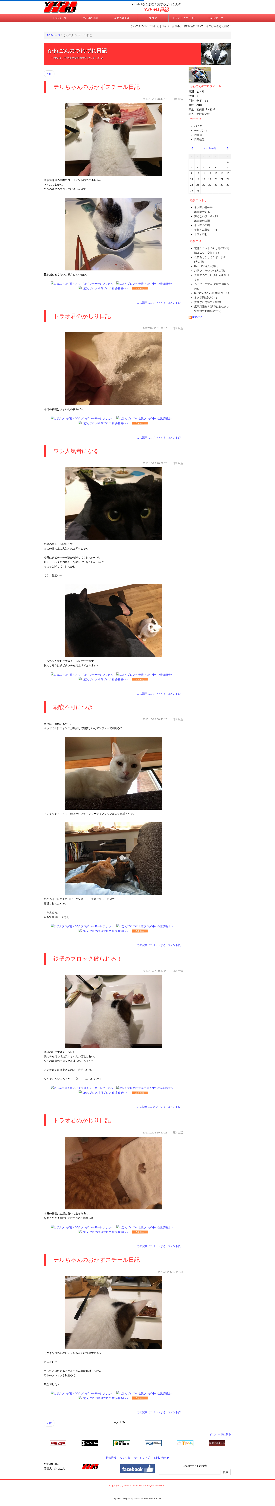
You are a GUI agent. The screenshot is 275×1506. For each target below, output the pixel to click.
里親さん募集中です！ (207, 229)
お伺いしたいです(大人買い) (210, 270)
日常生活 (199, 139)
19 (209, 179)
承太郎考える (202, 211)
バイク (198, 125)
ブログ (153, 18)
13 (216, 173)
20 (216, 179)
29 (228, 185)
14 (222, 173)
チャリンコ (200, 130)
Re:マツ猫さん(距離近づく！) (211, 293)
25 (203, 185)
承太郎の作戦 (202, 225)
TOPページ (59, 18)
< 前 (49, 73)
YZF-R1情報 (90, 18)
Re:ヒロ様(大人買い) (206, 266)
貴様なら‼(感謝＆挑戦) (207, 301)
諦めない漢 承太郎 (206, 216)
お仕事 (198, 134)
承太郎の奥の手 (203, 207)
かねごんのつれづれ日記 (77, 51)
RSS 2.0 (197, 317)
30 (191, 190)
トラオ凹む (200, 234)
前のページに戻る (220, 1434)
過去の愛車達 (121, 18)
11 (203, 173)
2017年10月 (210, 148)
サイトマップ (215, 18)
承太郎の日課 (202, 220)
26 (209, 185)
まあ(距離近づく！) (205, 297)
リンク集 (125, 1457)
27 (216, 185)
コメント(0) (174, 302)
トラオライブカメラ (184, 18)
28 (222, 185)
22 (228, 179)
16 (191, 179)
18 (203, 179)
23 (191, 185)
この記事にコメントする (151, 302)
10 (197, 173)
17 (197, 179)
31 (197, 190)
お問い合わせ (161, 1457)
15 (228, 173)
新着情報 (111, 1457)
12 (209, 173)
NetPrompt (138, 1498)
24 (197, 185)
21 (222, 179)
